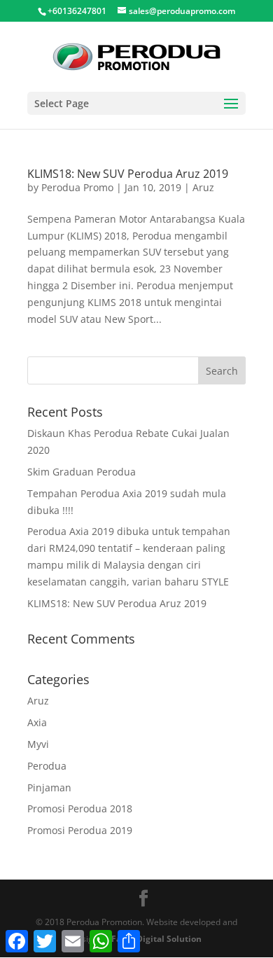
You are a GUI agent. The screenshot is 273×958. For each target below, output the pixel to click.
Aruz (203, 187)
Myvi (38, 744)
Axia (37, 722)
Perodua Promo (77, 187)
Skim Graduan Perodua (81, 471)
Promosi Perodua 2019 (79, 830)
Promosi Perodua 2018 (79, 808)
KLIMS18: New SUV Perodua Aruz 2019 (127, 173)
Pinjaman (49, 787)
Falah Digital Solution (156, 939)
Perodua (46, 765)
